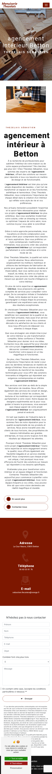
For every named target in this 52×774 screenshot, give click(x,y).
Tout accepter (17, 759)
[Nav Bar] (46, 5)
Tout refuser (17, 763)
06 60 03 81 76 (26, 569)
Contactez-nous (19, 507)
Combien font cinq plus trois (16, 657)
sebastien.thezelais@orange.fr (25, 592)
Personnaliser (16, 768)
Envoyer (28, 698)
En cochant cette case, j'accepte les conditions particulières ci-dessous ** (24, 690)
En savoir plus (18, 499)
